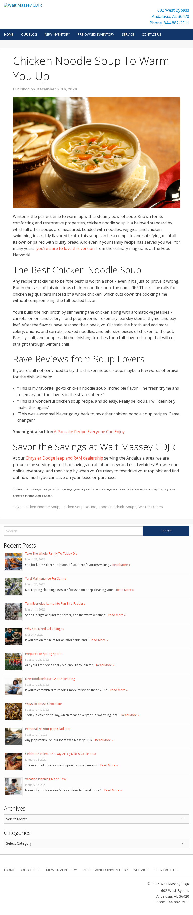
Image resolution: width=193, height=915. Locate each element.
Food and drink (111, 506)
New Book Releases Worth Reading (50, 679)
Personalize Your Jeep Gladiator (48, 729)
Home (8, 34)
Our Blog (29, 34)
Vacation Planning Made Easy (45, 779)
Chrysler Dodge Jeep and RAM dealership (64, 458)
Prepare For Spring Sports (43, 654)
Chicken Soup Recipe (78, 506)
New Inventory (57, 34)
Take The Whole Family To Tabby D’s (51, 553)
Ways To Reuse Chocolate (43, 704)
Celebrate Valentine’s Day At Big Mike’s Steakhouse (61, 754)
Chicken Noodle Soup (41, 506)
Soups (131, 506)
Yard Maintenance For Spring (45, 578)
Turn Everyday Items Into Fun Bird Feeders (55, 603)
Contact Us (151, 34)
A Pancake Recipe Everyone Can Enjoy (89, 431)
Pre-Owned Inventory (96, 34)
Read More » (121, 565)
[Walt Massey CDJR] (23, 4)
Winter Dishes (150, 506)
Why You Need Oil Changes (44, 629)
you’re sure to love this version (65, 248)
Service (128, 34)
